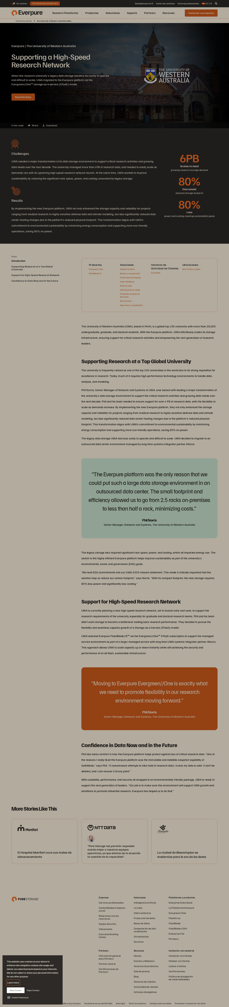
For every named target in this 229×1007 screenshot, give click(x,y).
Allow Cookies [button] (15, 990)
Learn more (13, 982)
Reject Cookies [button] (33, 990)
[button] (18, 997)
